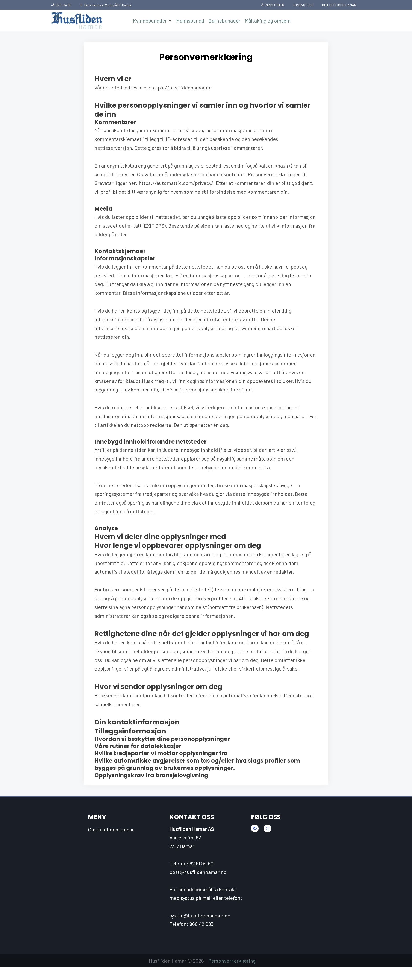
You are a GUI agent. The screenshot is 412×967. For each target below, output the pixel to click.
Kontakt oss (303, 5)
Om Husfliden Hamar (339, 5)
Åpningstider (272, 5)
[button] (152, 20)
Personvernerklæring (232, 961)
